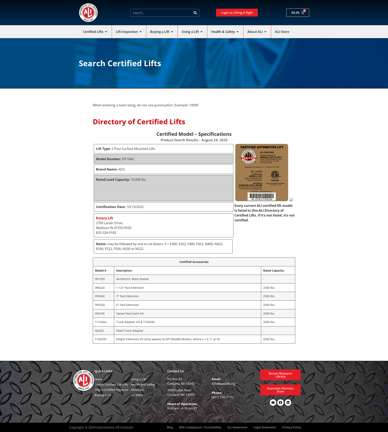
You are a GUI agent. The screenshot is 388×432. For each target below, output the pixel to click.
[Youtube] (273, 402)
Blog (170, 427)
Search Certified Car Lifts (111, 384)
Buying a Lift (103, 395)
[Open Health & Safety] (237, 31)
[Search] (195, 12)
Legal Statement (264, 427)
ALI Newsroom (237, 427)
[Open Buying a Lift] (172, 31)
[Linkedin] (288, 402)
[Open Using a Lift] (201, 31)
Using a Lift (138, 379)
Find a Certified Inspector (112, 390)
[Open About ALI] (265, 31)
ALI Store (137, 395)
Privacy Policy (291, 427)
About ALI (137, 390)
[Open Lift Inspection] (140, 31)
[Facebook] (280, 402)
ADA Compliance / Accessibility (200, 427)
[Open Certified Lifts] (106, 31)
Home (98, 379)
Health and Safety (143, 384)
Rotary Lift (104, 218)
